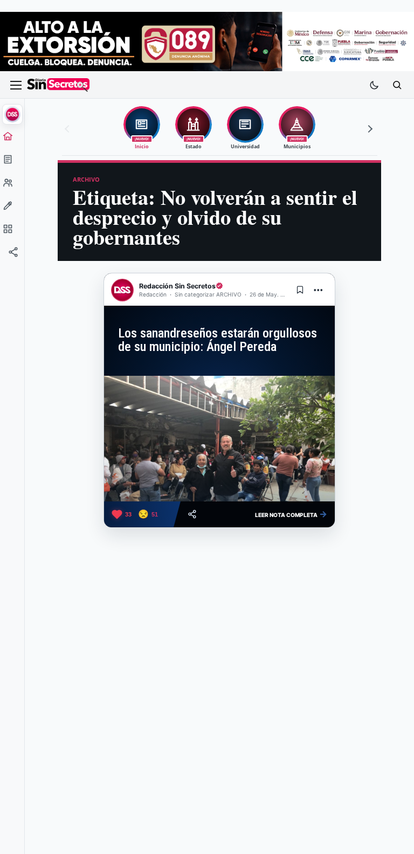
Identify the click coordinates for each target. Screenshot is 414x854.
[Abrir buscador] (397, 85)
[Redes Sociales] (12, 255)
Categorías (12, 232)
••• (318, 290)
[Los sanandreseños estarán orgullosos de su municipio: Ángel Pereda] (219, 438)
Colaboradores (12, 185)
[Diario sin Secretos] (58, 85)
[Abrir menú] (15, 85)
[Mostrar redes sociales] (12, 255)
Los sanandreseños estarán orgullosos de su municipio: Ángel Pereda (217, 339)
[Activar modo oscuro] (374, 85)
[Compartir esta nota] (192, 514)
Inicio (12, 139)
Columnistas (12, 208)
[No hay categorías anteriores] (68, 128)
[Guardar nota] (300, 290)
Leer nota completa (291, 513)
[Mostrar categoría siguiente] (368, 128)
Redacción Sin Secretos (177, 286)
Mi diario (12, 162)
